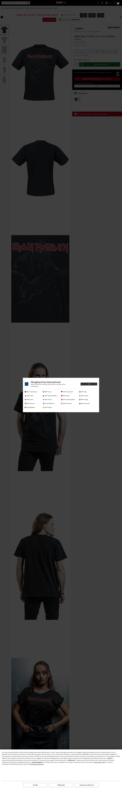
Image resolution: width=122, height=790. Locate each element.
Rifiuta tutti (61, 785)
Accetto (35, 785)
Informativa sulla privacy (37, 764)
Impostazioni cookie (99, 762)
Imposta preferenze (87, 785)
